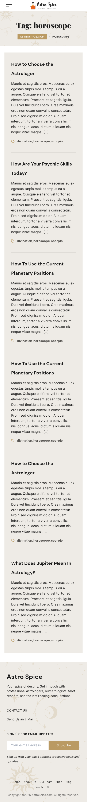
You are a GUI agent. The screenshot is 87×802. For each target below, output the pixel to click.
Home (16, 781)
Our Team (45, 781)
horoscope (41, 141)
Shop (59, 781)
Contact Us (41, 787)
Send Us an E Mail (20, 719)
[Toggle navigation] (8, 5)
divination (24, 141)
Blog (68, 781)
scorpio (57, 141)
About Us (30, 781)
